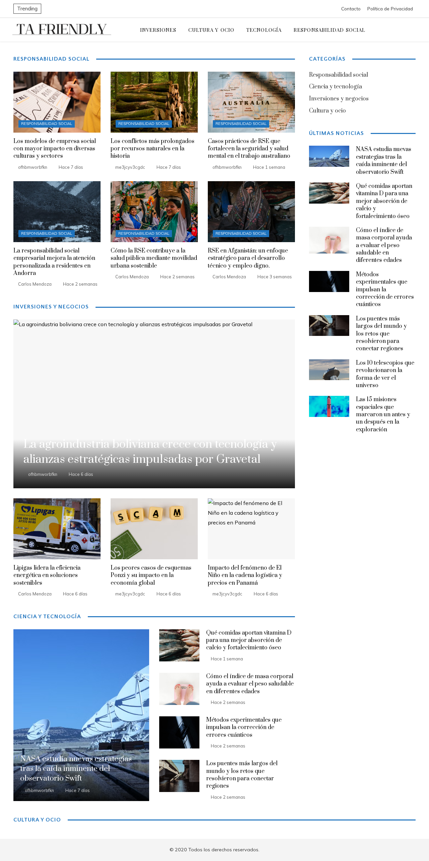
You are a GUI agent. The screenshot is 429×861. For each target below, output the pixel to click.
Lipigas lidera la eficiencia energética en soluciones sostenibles (46, 575)
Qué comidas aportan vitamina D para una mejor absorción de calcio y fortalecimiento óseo (249, 640)
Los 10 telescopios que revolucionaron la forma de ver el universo (385, 374)
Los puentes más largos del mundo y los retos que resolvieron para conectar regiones (242, 775)
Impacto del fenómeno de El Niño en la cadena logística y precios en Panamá (245, 575)
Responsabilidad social (46, 123)
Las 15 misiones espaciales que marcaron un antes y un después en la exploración (383, 414)
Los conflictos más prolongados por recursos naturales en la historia (152, 149)
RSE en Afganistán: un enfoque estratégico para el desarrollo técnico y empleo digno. (248, 258)
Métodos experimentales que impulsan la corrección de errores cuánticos (244, 727)
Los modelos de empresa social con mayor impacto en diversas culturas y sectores (54, 149)
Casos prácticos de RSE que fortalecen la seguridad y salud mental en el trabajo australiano (249, 149)
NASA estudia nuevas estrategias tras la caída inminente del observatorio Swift (383, 160)
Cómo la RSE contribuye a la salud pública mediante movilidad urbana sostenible (154, 258)
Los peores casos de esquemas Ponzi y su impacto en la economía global (151, 575)
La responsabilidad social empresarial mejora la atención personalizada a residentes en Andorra (54, 262)
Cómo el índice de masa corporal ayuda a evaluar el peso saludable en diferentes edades (250, 684)
